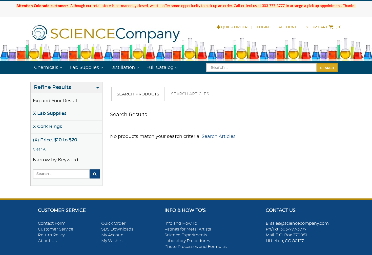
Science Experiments (185, 235)
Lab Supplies (84, 67)
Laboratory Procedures (187, 241)
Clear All (40, 149)
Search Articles (190, 94)
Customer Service (55, 229)
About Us (47, 241)
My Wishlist (112, 241)
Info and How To (180, 223)
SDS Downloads (117, 229)
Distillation (122, 67)
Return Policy (51, 235)
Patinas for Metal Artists (187, 229)
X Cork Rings (47, 126)
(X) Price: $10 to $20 (55, 140)
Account (287, 27)
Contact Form (52, 223)
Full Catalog (160, 67)
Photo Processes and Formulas (195, 247)
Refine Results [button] (52, 87)
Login (263, 27)
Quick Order (234, 27)
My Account (113, 235)
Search (327, 67)
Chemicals (46, 67)
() (324, 27)
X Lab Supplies (50, 113)
